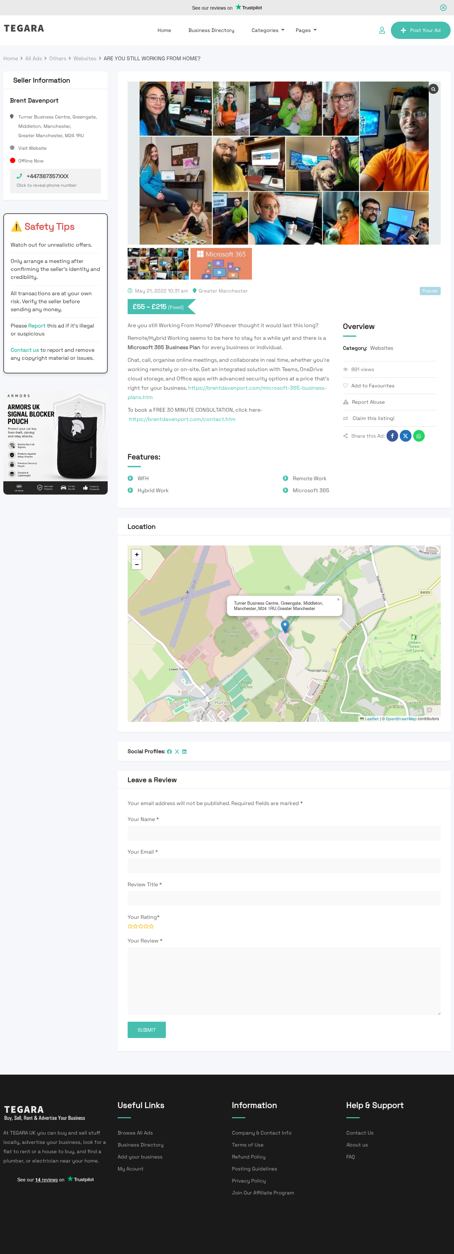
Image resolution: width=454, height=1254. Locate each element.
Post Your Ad (425, 30)
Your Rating (144, 917)
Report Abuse (368, 402)
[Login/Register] (382, 30)
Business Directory (211, 30)
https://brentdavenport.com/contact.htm (182, 419)
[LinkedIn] (184, 751)
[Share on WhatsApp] (419, 436)
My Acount (131, 1168)
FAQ (350, 1156)
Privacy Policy (249, 1180)
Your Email (143, 851)
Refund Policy (249, 1156)
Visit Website (32, 148)
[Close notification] (443, 8)
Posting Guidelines (254, 1168)
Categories (265, 30)
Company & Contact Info (261, 1133)
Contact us (25, 349)
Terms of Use (248, 1145)
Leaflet (371, 719)
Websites (381, 347)
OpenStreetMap (401, 719)
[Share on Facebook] (392, 436)
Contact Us (360, 1133)
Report (37, 325)
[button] (285, 627)
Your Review (145, 940)
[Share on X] (405, 436)
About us (357, 1145)
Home (164, 30)
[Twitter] (177, 751)
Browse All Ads (135, 1133)
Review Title (145, 884)
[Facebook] (169, 751)
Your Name (143, 819)
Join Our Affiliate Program (263, 1192)
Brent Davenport (34, 100)
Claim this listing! (373, 418)
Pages (303, 30)
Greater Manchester (223, 291)
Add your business (140, 1156)
